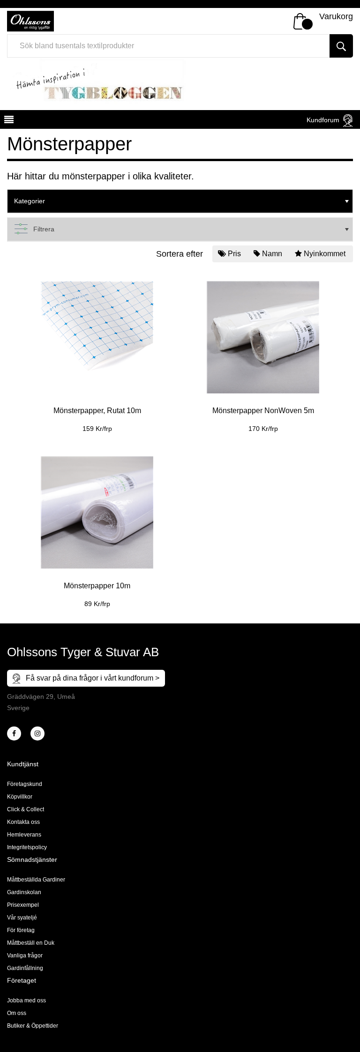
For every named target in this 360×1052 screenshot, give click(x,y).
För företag (21, 930)
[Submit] (341, 46)
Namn (272, 254)
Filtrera (43, 229)
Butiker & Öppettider (32, 1025)
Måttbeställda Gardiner (36, 879)
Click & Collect (25, 809)
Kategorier (29, 201)
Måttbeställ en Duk (30, 943)
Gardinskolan (24, 892)
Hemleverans (24, 834)
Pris (234, 254)
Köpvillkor (19, 796)
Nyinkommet (324, 254)
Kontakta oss (23, 822)
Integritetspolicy (27, 847)
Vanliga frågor (25, 955)
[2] (14, 733)
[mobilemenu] (8, 121)
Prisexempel (23, 905)
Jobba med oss (26, 1000)
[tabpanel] (97, 349)
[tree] (180, 201)
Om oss (16, 1013)
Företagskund (24, 784)
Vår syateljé (22, 917)
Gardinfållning (25, 968)
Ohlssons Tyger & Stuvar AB (83, 652)
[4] (37, 733)
